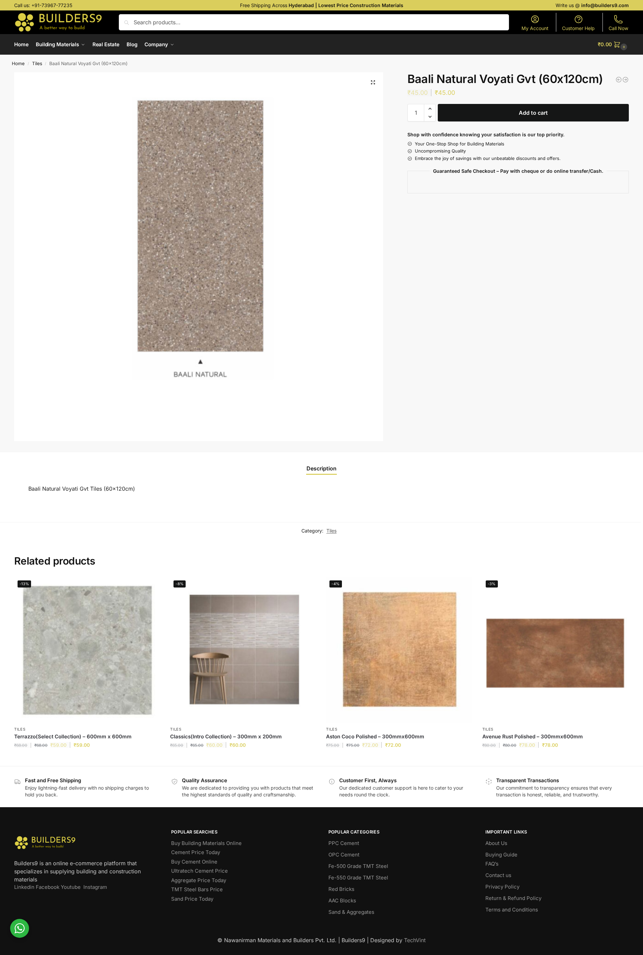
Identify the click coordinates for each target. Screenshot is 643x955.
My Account (534, 28)
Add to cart (533, 112)
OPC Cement (343, 854)
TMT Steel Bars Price (197, 889)
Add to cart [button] (87, 759)
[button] (613, 44)
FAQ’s (492, 864)
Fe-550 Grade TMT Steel (358, 877)
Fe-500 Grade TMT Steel (358, 866)
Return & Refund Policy (513, 898)
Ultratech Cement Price (199, 871)
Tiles (37, 63)
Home (18, 63)
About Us (496, 843)
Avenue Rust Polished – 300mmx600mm (532, 736)
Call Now (618, 28)
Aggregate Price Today (198, 880)
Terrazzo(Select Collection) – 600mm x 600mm (73, 736)
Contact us (498, 875)
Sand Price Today (192, 899)
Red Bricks (341, 889)
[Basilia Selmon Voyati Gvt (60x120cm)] (625, 79)
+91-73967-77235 (51, 5)
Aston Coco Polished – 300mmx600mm (375, 736)
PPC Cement (343, 843)
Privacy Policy (502, 886)
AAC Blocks (342, 900)
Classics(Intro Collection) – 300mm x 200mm (226, 736)
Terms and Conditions (511, 909)
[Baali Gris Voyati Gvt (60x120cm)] (618, 79)
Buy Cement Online (194, 861)
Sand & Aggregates (351, 912)
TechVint (415, 940)
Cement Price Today (195, 852)
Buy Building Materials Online (206, 843)
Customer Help (578, 28)
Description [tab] (321, 468)
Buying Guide (501, 854)
